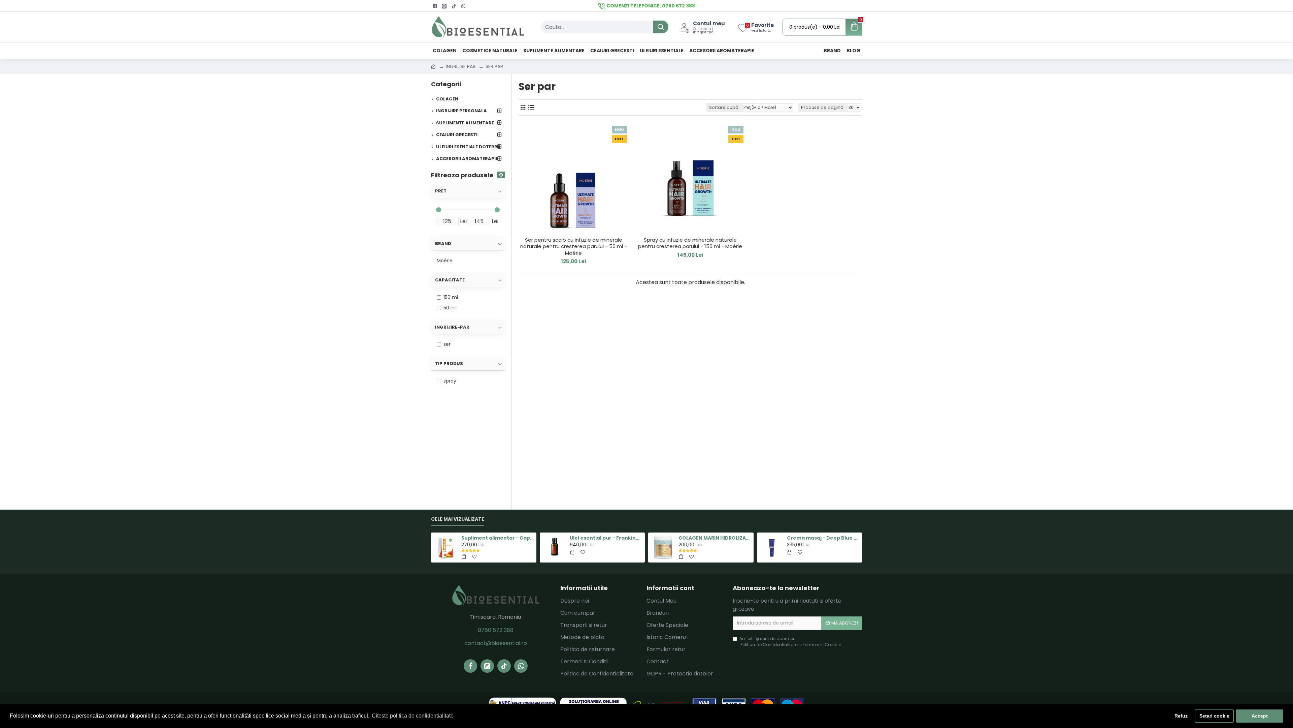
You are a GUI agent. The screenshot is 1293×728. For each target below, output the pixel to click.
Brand (443, 243)
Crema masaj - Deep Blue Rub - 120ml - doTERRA (823, 538)
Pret (440, 191)
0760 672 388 (495, 630)
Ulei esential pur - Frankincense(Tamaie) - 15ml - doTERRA (606, 538)
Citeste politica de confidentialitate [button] (413, 716)
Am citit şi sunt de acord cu (790, 641)
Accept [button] (1260, 716)
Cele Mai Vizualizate (457, 519)
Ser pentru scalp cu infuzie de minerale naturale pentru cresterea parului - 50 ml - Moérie (573, 246)
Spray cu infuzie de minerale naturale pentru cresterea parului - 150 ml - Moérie (690, 243)
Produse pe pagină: (822, 107)
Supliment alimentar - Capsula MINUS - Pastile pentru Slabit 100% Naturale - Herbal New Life (497, 538)
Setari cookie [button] (1214, 716)
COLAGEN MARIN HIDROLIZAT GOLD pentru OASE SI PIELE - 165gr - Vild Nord (714, 538)
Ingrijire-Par (452, 327)
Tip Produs (449, 363)
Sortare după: (724, 107)
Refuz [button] (1181, 716)
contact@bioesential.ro (495, 643)
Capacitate (450, 280)
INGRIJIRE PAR (460, 66)
